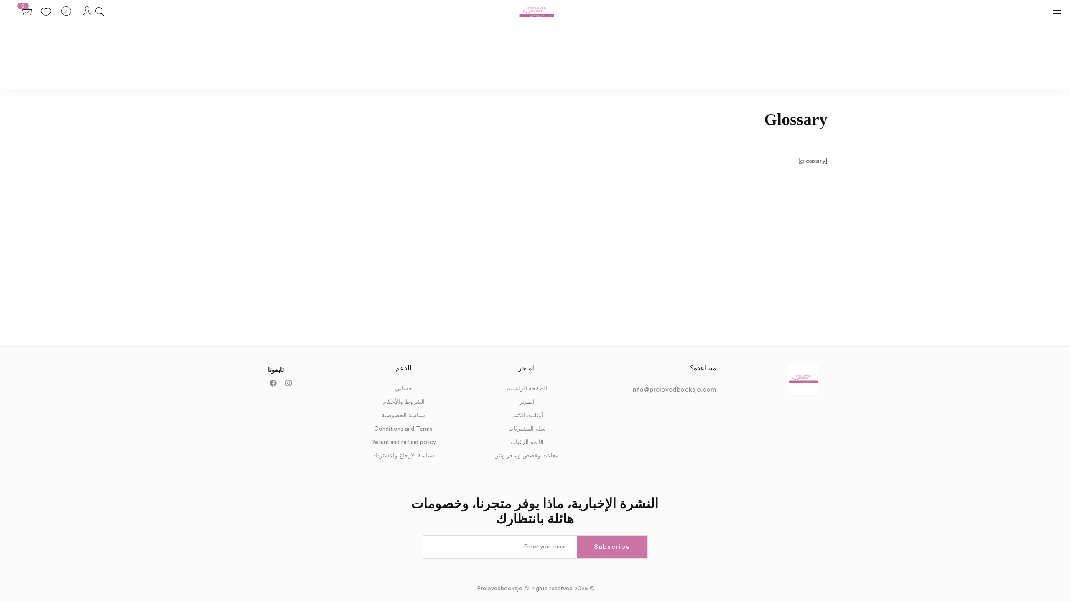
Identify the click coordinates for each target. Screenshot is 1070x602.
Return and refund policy (403, 442)
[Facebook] (273, 383)
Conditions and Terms (403, 429)
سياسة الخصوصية (403, 415)
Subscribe (612, 546)
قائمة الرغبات (526, 442)
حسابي (403, 389)
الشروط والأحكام (403, 402)
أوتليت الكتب (527, 415)
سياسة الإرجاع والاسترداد (403, 456)
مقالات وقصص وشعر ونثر (527, 456)
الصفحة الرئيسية (527, 389)
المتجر (527, 402)
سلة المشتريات (527, 429)
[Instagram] (288, 383)
